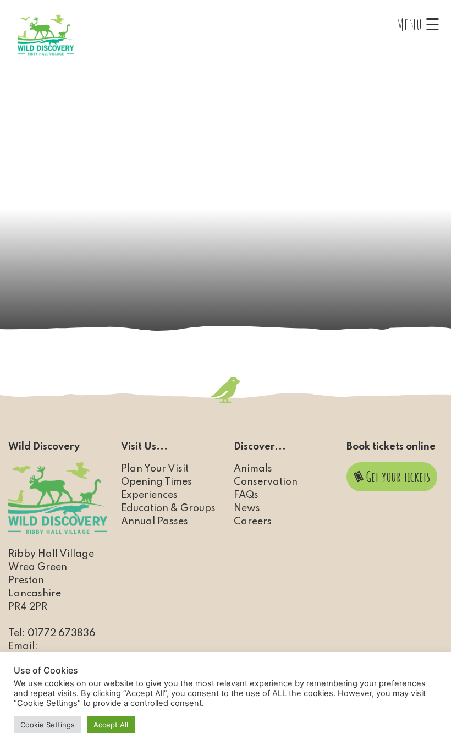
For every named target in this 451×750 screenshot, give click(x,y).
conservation (266, 482)
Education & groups (168, 508)
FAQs (246, 495)
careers (253, 522)
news (247, 508)
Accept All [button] (111, 724)
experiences (149, 495)
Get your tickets (397, 476)
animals (253, 469)
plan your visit (155, 469)
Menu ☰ (418, 24)
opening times (156, 482)
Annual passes (154, 522)
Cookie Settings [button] (47, 724)
